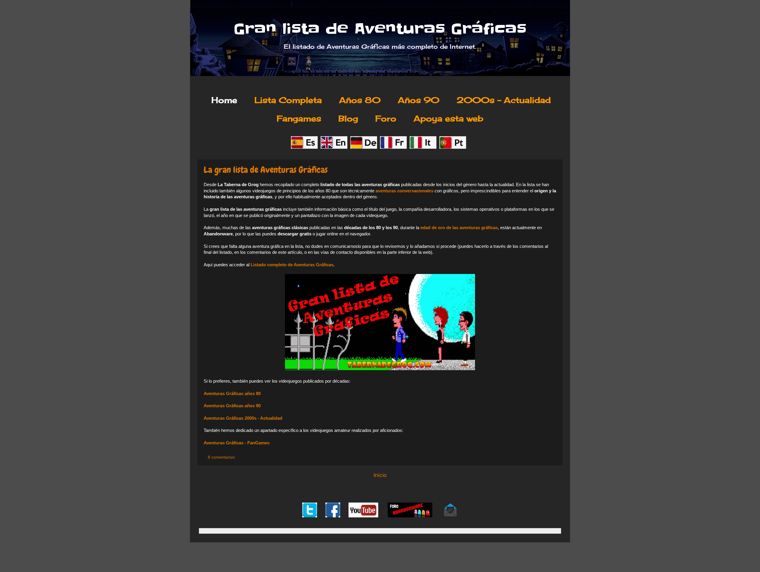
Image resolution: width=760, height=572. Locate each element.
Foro (385, 118)
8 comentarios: (222, 457)
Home (224, 100)
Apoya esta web (448, 118)
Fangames (299, 118)
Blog (348, 118)
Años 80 (360, 100)
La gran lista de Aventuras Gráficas (266, 169)
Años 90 (418, 100)
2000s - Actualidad (504, 100)
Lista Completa (288, 100)
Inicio (380, 475)
